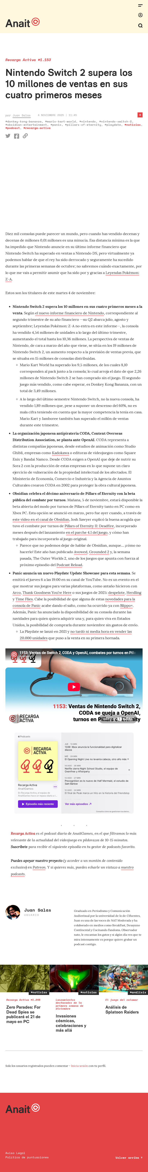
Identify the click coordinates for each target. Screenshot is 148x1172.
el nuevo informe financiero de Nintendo (69, 313)
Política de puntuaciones (27, 1157)
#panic (56, 124)
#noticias (133, 124)
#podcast (12, 128)
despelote (116, 592)
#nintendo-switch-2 (115, 121)
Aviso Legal (15, 1153)
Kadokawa (60, 452)
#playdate (113, 124)
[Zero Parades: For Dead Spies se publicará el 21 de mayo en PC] (24, 978)
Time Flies (24, 599)
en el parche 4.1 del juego (87, 532)
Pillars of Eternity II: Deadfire (89, 526)
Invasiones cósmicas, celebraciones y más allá (71, 1023)
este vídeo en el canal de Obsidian (41, 519)
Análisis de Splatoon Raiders (122, 1009)
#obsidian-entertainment (26, 124)
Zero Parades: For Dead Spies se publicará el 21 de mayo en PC (23, 1014)
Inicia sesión (80, 1066)
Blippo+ (126, 605)
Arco (17, 592)
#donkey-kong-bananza (23, 121)
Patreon (39, 867)
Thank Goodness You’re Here (47, 592)
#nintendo (87, 121)
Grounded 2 (99, 552)
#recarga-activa (37, 128)
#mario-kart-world (60, 121)
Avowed (80, 552)
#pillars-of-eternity (83, 124)
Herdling (134, 592)
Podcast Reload (69, 564)
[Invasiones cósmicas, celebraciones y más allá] (74, 978)
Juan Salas (22, 115)
